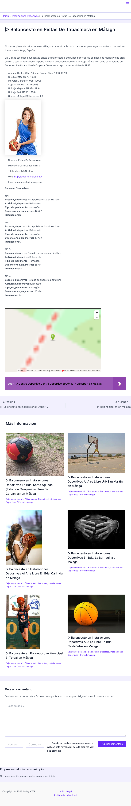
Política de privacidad (65, 795)
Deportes (42, 499)
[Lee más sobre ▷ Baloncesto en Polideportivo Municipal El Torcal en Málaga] (23, 621)
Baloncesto (93, 491)
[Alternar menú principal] (127, 3)
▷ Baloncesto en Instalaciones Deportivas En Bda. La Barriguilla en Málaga (92, 557)
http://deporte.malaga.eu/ (28, 176)
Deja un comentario (15, 499)
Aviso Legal (65, 791)
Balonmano (31, 499)
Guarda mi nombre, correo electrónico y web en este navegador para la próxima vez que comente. (70, 747)
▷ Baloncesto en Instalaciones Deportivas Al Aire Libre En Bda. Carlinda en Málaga (34, 573)
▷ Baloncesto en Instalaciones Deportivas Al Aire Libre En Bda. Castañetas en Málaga (90, 642)
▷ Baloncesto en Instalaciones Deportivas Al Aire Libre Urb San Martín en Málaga (95, 481)
